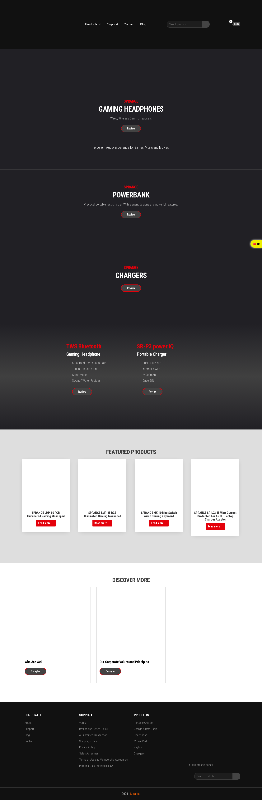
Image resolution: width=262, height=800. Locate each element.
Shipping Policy (88, 741)
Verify (82, 723)
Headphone (140, 735)
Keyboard (139, 747)
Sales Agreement (89, 753)
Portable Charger (144, 723)
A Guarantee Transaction (93, 735)
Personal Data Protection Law (96, 766)
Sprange (135, 794)
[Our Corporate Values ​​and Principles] (131, 621)
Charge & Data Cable (145, 729)
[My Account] (223, 24)
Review (131, 128)
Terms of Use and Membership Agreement (103, 759)
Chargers (139, 753)
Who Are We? (33, 662)
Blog (143, 24)
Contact (129, 24)
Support (112, 24)
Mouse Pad (140, 741)
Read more (44, 523)
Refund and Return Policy (93, 729)
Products (91, 24)
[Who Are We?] (56, 621)
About (28, 723)
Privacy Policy (87, 747)
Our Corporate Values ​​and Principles (124, 662)
